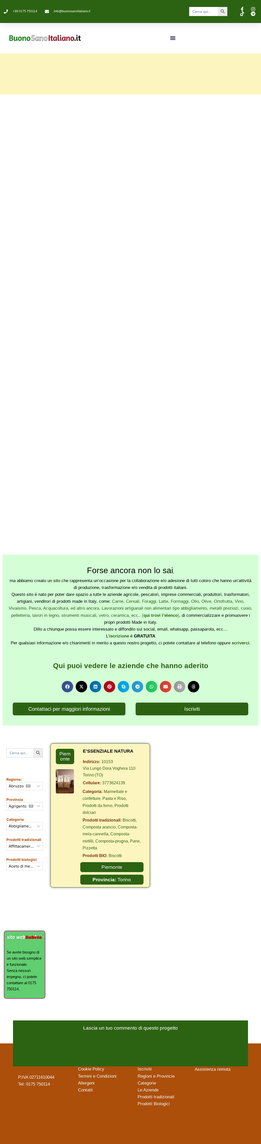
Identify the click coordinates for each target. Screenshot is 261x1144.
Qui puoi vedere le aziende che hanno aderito (130, 666)
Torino (124, 879)
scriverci (240, 643)
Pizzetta (90, 848)
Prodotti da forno (97, 805)
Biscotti (129, 820)
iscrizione (119, 636)
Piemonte (65, 756)
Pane (135, 841)
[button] (173, 38)
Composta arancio (99, 827)
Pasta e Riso (114, 798)
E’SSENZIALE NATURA (108, 751)
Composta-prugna (111, 841)
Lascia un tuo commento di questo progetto (130, 1028)
